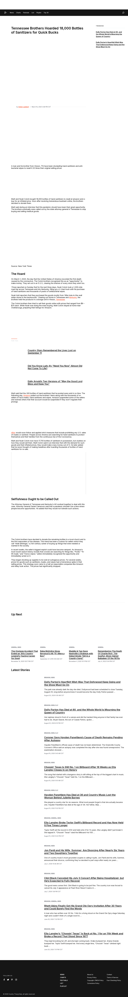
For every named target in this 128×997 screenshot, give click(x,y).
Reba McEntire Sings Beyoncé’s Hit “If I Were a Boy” (52, 653)
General (14, 647)
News (19, 647)
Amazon (26, 395)
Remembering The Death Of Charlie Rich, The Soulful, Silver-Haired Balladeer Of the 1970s (110, 655)
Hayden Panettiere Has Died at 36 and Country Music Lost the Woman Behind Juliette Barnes (80, 796)
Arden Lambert (23, 107)
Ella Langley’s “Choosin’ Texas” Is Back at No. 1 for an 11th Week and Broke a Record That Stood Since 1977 (83, 935)
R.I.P (56, 705)
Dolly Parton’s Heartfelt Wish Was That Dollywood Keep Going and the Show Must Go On (110, 44)
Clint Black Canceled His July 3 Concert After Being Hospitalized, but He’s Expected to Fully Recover (84, 879)
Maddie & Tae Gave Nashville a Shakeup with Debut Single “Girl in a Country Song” (81, 655)
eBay (13, 433)
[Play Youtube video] (48, 473)
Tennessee (60, 299)
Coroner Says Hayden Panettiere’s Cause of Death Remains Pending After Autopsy (83, 739)
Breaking (47, 677)
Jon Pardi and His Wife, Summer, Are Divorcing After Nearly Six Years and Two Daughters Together (84, 852)
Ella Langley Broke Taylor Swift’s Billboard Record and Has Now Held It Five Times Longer (83, 824)
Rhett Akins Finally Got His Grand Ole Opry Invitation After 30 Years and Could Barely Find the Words (83, 907)
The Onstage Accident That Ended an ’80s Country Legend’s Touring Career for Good (24, 655)
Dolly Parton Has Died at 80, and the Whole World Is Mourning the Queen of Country (109, 34)
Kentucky (73, 297)
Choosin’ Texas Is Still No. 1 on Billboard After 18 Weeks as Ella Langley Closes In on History (80, 768)
